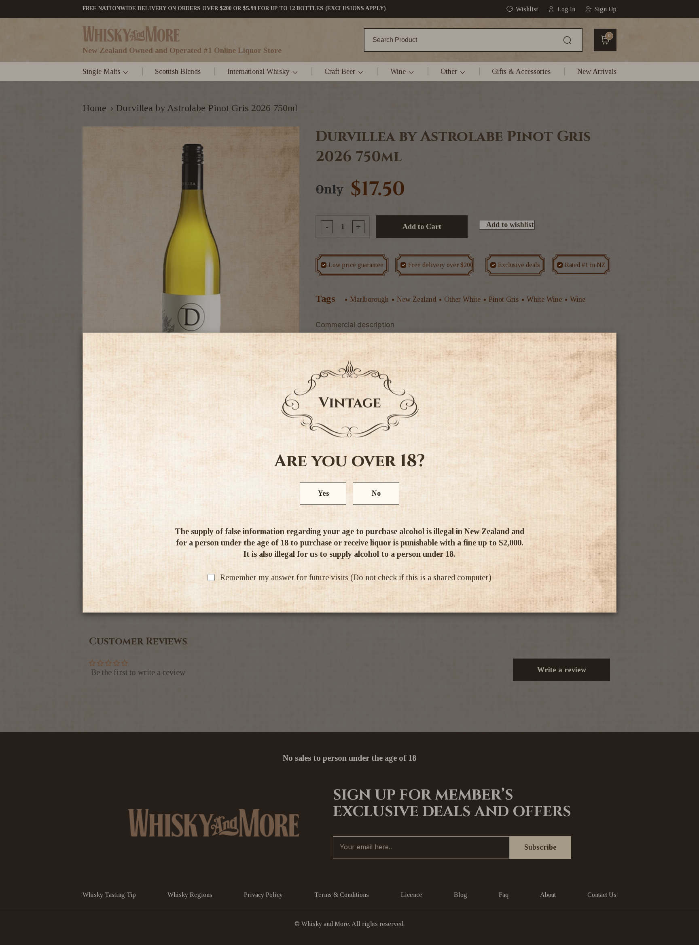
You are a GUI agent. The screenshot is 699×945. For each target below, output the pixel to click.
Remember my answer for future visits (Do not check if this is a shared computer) (355, 577)
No (376, 493)
